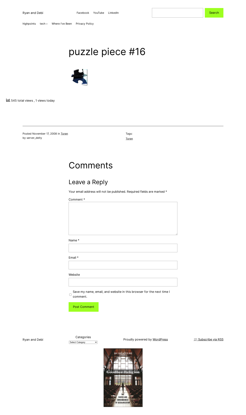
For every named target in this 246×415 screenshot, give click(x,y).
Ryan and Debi (33, 13)
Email (73, 257)
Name (74, 240)
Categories (83, 337)
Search (214, 12)
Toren (64, 133)
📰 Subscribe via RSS (208, 339)
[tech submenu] (47, 24)
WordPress (160, 339)
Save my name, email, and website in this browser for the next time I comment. (121, 294)
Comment (77, 199)
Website (74, 274)
